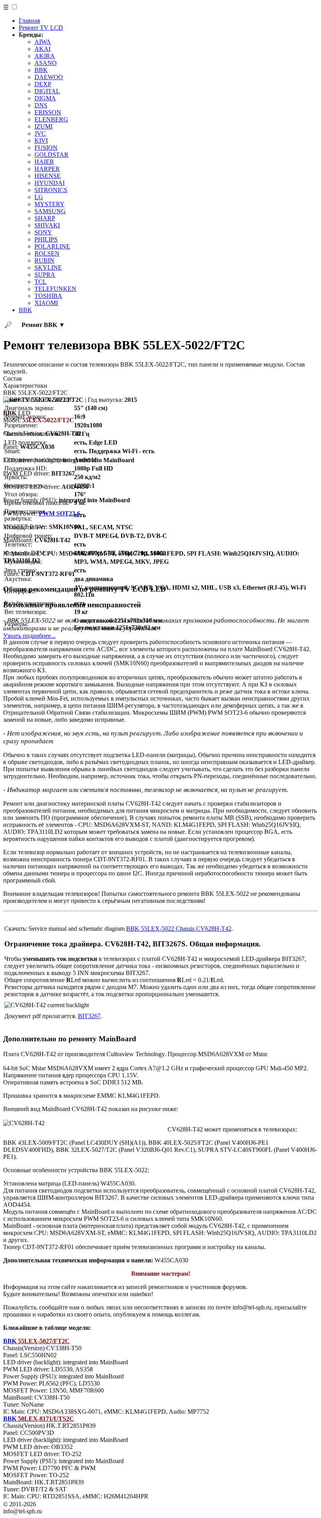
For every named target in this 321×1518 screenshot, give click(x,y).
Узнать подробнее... (29, 635)
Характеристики (25, 385)
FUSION (46, 147)
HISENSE (47, 175)
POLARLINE (52, 246)
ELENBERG (51, 119)
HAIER (44, 161)
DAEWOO (48, 77)
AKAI (42, 48)
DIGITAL (47, 91)
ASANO (45, 63)
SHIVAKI (47, 225)
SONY (43, 232)
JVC (40, 133)
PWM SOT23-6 (59, 513)
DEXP (42, 84)
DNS (40, 105)
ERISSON (47, 112)
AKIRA (44, 56)
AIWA (42, 41)
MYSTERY (49, 204)
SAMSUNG (50, 211)
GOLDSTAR (51, 154)
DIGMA (45, 98)
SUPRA (44, 274)
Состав (12, 378)
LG (38, 197)
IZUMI (43, 126)
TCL (40, 281)
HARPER (47, 168)
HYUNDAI (49, 183)
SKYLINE (48, 267)
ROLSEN (47, 253)
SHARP (44, 218)
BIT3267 (89, 1016)
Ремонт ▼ (43, 324)
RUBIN (44, 260)
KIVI (41, 140)
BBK (41, 70)
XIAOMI (46, 303)
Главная (29, 20)
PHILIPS (46, 239)
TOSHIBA (48, 295)
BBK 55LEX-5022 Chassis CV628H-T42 (178, 928)
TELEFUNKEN (55, 288)
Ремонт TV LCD (41, 27)
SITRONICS (50, 190)
